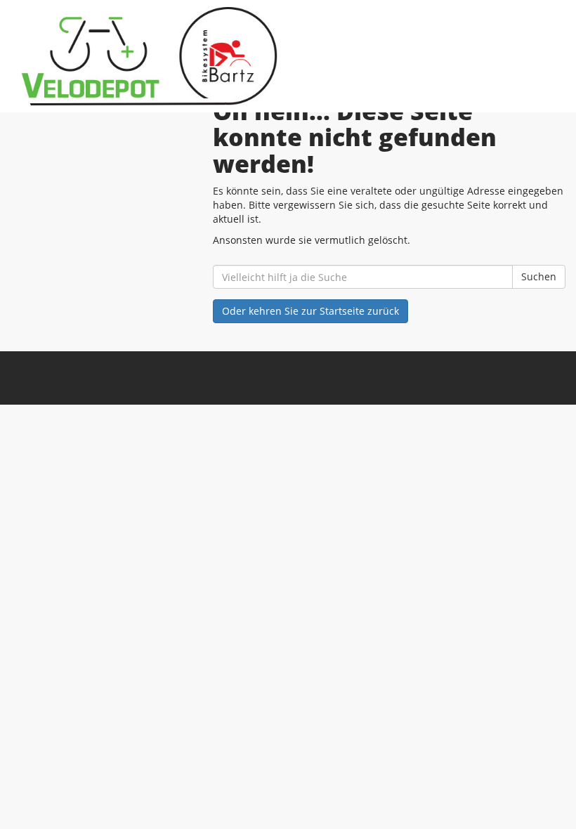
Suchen (538, 276)
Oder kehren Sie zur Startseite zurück (310, 311)
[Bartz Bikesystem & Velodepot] (149, 56)
